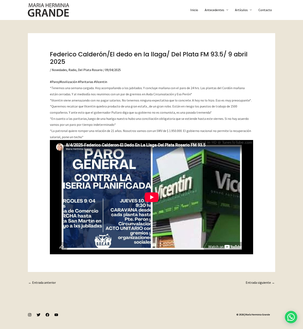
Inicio (194, 10)
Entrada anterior (42, 282)
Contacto (265, 10)
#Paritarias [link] (85, 82)
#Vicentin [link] (100, 82)
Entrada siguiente (260, 282)
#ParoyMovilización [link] (63, 82)
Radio (72, 70)
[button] (291, 317)
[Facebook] (47, 315)
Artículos (241, 10)
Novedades (59, 70)
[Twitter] (38, 315)
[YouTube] (56, 315)
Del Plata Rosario (90, 70)
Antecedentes (214, 10)
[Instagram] (30, 315)
